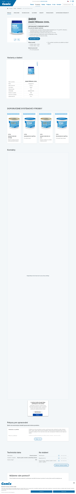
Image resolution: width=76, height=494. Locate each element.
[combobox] (68, 4)
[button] (37, 62)
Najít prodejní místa (34, 38)
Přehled (9, 12)
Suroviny (3, 1)
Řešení (32, 4)
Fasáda (15, 8)
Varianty (41, 12)
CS (70, 1)
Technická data (25, 12)
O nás (53, 4)
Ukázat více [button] (38, 439)
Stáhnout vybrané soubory (61, 465)
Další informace (38, 411)
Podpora (48, 4)
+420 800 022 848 (43, 1)
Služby (43, 4)
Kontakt (59, 4)
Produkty (37, 4)
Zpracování (16, 12)
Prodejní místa (49, 12)
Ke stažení (34, 12)
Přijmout (37, 414)
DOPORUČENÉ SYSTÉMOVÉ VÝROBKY (64, 12)
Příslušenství (19, 8)
